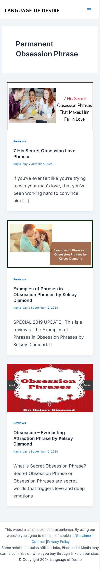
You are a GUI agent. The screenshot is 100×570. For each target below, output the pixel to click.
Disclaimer (83, 535)
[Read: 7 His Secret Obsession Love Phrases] (50, 106)
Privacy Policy (58, 542)
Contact (38, 542)
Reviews (19, 141)
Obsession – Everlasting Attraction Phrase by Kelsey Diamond (43, 438)
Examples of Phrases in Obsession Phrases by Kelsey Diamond (45, 294)
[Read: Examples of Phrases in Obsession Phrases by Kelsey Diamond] (50, 244)
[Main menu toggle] (89, 9)
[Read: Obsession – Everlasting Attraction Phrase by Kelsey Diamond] (50, 388)
